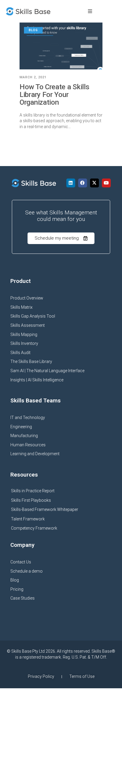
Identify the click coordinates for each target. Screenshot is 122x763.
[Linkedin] (70, 183)
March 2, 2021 (33, 77)
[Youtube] (106, 183)
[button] (90, 11)
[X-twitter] (94, 183)
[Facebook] (82, 183)
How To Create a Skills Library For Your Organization (54, 94)
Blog (33, 30)
